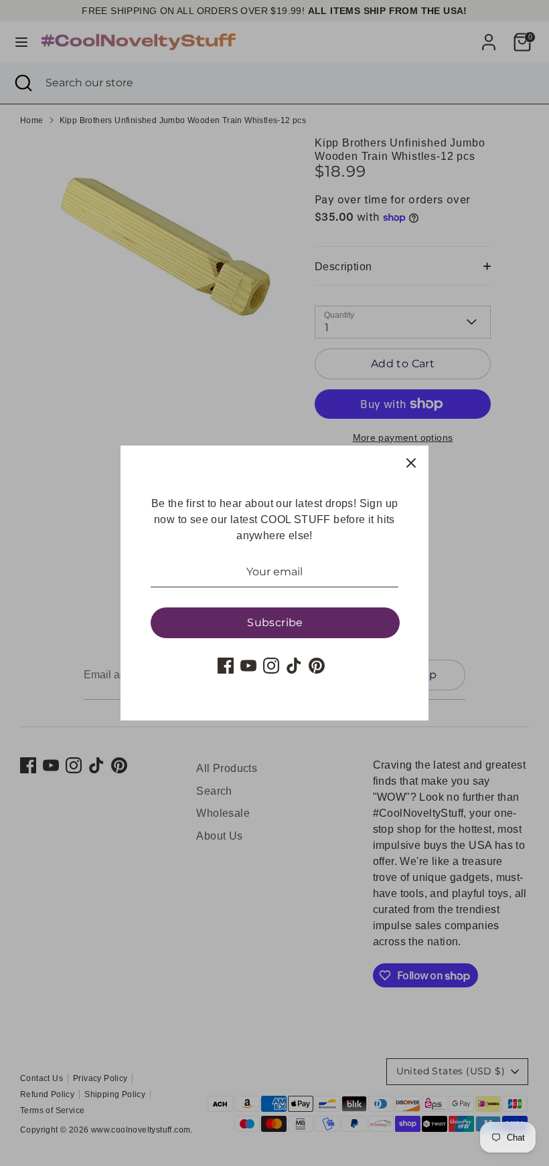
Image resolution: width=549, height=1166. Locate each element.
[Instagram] (271, 666)
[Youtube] (248, 666)
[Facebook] (226, 666)
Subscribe (275, 622)
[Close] (411, 463)
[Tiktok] (294, 666)
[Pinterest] (317, 666)
